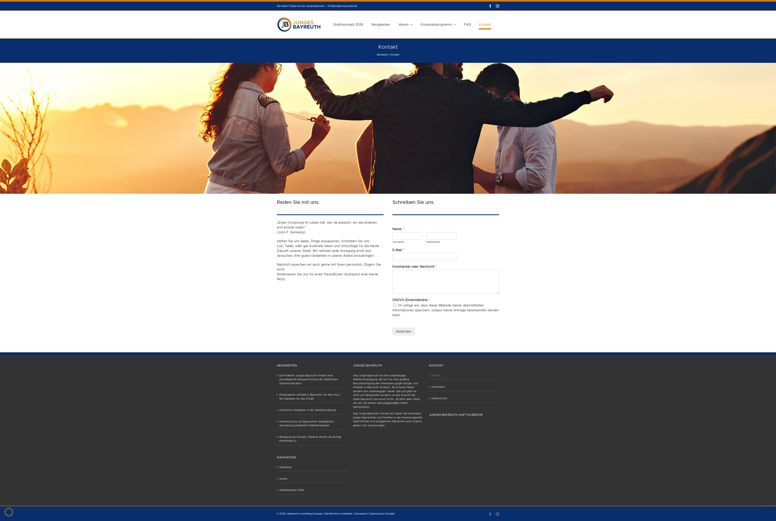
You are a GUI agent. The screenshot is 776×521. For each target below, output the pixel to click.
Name (398, 229)
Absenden (403, 331)
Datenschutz (439, 398)
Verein (283, 479)
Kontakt (436, 375)
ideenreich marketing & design (305, 514)
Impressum (438, 387)
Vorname (398, 242)
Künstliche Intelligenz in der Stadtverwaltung (307, 410)
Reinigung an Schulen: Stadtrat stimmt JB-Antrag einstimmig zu (310, 439)
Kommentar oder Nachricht (414, 266)
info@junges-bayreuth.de (342, 6)
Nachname (433, 242)
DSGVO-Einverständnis (411, 300)
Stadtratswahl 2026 (291, 490)
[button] (9, 512)
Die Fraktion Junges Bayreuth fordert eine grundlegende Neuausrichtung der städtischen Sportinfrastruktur (308, 379)
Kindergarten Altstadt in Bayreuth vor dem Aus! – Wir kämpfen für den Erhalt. (310, 397)
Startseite (285, 467)
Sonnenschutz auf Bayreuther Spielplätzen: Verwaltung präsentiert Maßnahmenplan (306, 423)
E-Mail (398, 250)
